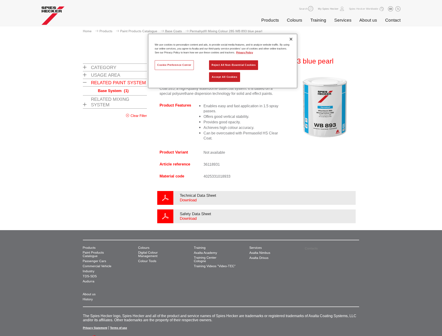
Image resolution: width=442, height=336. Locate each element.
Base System (113, 91)
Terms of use (118, 328)
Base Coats (173, 31)
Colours (294, 20)
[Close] (291, 39)
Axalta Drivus (258, 258)
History (88, 299)
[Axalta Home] (52, 17)
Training (318, 20)
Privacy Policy (244, 52)
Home (87, 31)
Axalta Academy (205, 253)
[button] (310, 8)
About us (368, 20)
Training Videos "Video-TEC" (215, 266)
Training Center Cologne (205, 259)
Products (270, 20)
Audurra (88, 281)
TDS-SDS (90, 276)
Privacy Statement (95, 328)
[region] (222, 61)
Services (343, 20)
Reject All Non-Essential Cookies (234, 65)
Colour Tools (147, 261)
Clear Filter (139, 116)
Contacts (311, 248)
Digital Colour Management (148, 254)
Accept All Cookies (224, 76)
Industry (88, 271)
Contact (393, 20)
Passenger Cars (94, 261)
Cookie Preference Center (174, 65)
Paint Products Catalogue (138, 31)
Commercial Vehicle (97, 266)
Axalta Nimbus (259, 253)
